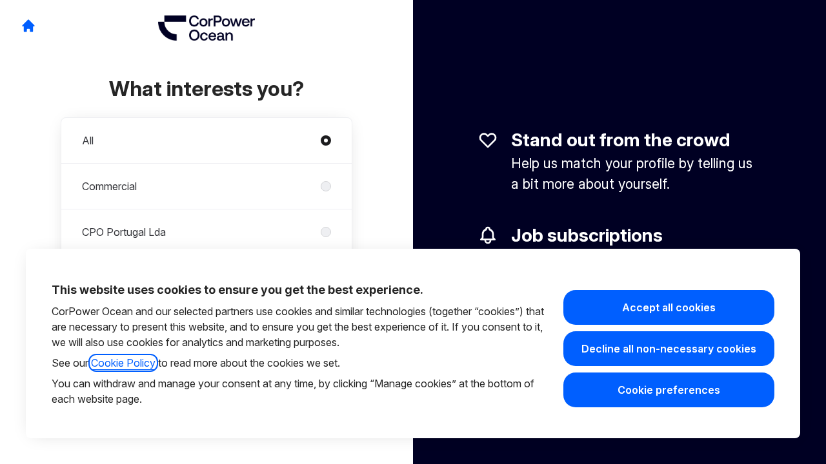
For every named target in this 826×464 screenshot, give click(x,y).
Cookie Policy (123, 362)
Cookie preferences (669, 389)
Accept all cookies (669, 307)
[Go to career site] (28, 26)
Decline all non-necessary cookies (668, 348)
